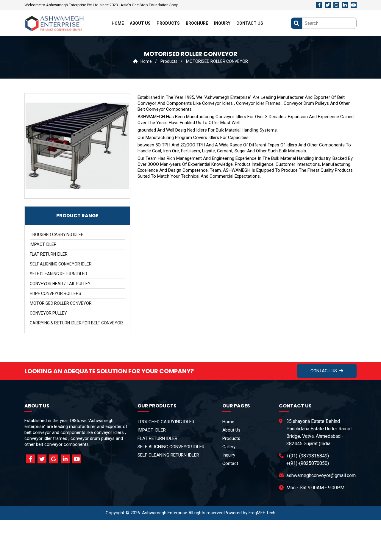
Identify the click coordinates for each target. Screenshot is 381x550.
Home (145, 61)
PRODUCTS (168, 23)
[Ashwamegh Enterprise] (54, 23)
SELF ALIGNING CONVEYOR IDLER (61, 264)
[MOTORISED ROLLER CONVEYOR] (77, 145)
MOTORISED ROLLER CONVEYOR (217, 61)
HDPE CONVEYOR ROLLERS (55, 293)
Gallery (228, 446)
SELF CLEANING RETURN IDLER (58, 273)
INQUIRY (222, 23)
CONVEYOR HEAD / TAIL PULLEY (60, 283)
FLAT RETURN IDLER (49, 254)
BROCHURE (197, 23)
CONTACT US (249, 23)
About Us (231, 430)
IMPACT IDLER (43, 244)
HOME (118, 23)
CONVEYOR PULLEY (48, 313)
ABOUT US (140, 23)
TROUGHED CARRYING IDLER (57, 234)
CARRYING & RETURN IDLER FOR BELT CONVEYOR (76, 323)
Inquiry (228, 455)
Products (169, 61)
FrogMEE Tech (262, 512)
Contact (230, 463)
